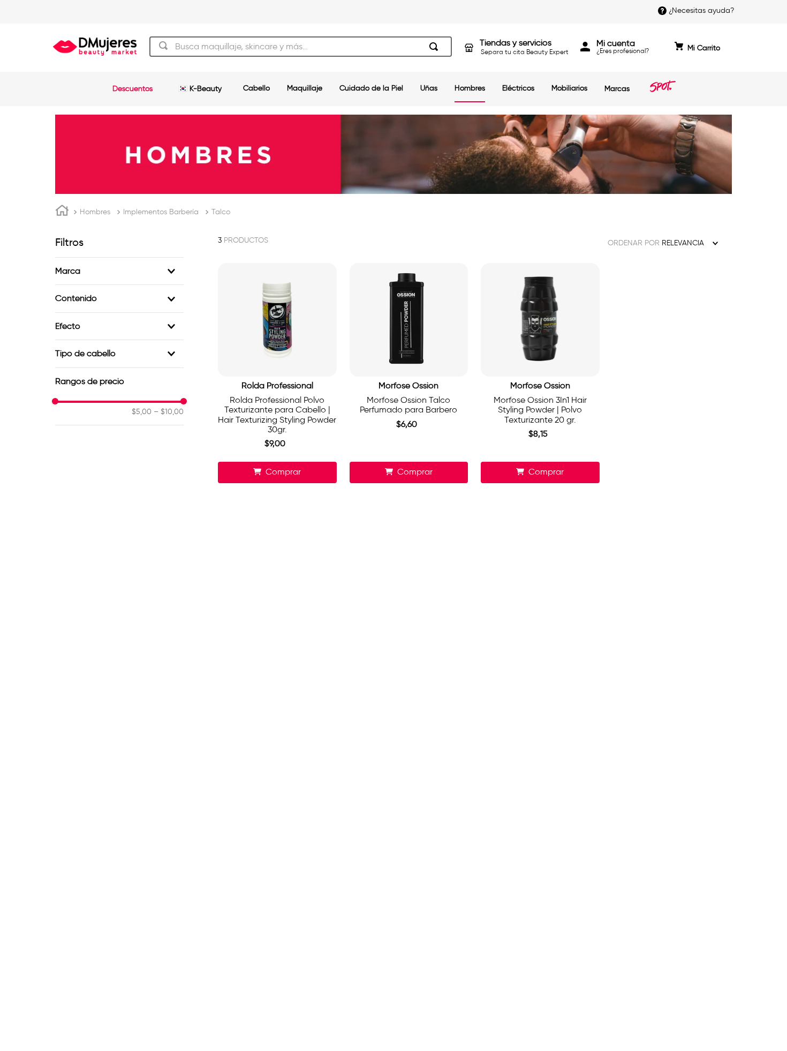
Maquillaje (304, 88)
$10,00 (169, 412)
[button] (119, 271)
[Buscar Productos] (435, 46)
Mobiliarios (569, 88)
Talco (220, 211)
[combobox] (300, 46)
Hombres (470, 88)
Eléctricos (518, 88)
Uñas (428, 88)
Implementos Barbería (161, 211)
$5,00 (142, 412)
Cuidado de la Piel (371, 88)
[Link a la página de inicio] (62, 212)
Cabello (256, 88)
